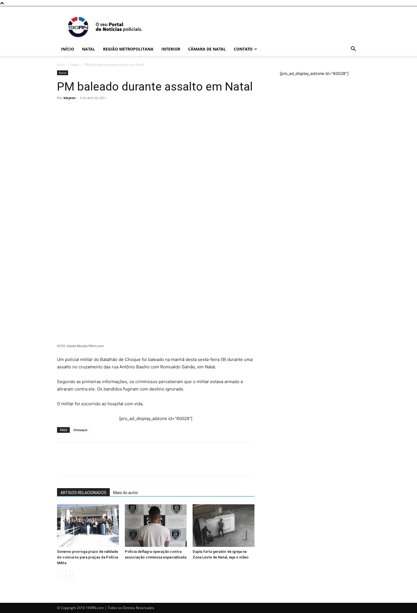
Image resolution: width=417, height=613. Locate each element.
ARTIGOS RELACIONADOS (83, 492)
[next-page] (69, 574)
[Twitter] (88, 193)
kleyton (69, 98)
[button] (353, 49)
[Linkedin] (115, 193)
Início (67, 49)
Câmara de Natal (207, 49)
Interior (170, 49)
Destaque (80, 430)
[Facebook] (75, 193)
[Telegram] (102, 193)
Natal (88, 49)
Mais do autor (125, 492)
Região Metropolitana (128, 49)
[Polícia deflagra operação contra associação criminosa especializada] (156, 525)
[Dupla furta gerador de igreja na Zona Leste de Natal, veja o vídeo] (223, 525)
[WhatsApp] (62, 193)
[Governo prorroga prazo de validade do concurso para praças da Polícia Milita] (88, 525)
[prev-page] (60, 574)
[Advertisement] (155, 144)
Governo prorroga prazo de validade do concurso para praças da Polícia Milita (87, 557)
